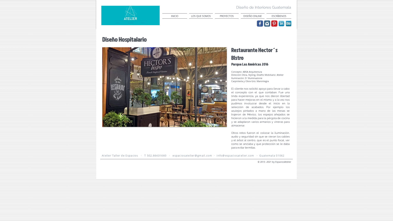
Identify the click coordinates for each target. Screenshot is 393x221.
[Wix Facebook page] (260, 23)
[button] (164, 87)
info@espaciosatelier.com (235, 155)
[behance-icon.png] (289, 23)
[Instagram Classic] (267, 23)
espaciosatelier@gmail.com (192, 155)
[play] (218, 123)
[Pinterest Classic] (274, 23)
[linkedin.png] (281, 23)
